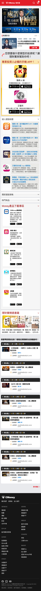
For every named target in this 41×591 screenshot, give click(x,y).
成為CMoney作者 (26, 554)
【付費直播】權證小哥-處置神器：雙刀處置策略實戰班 (24, 419)
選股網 (23, 526)
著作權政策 (17, 588)
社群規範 (23, 588)
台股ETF (4, 568)
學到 (22, 538)
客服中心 (24, 549)
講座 (3, 515)
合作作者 (4, 523)
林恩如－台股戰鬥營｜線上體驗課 (21, 367)
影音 (3, 521)
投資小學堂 (5, 546)
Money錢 (4, 543)
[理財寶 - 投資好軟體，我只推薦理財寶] (13, 2)
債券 (3, 573)
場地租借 (24, 557)
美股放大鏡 (5, 551)
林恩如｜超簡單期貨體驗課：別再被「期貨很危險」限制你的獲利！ (24, 474)
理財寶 (4, 510)
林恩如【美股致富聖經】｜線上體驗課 (23, 401)
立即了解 (34, 47)
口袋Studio (24, 540)
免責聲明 (30, 588)
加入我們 (16, 501)
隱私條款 (4, 588)
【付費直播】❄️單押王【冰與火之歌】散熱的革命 (24, 349)
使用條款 (10, 588)
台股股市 (4, 562)
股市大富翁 (24, 524)
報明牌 (23, 529)
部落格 (10, 501)
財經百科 (4, 548)
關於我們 (4, 501)
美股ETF (4, 570)
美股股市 (4, 565)
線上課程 (4, 518)
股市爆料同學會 (6, 532)
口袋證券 (4, 554)
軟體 (3, 513)
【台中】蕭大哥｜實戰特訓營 (20, 384)
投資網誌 (4, 540)
